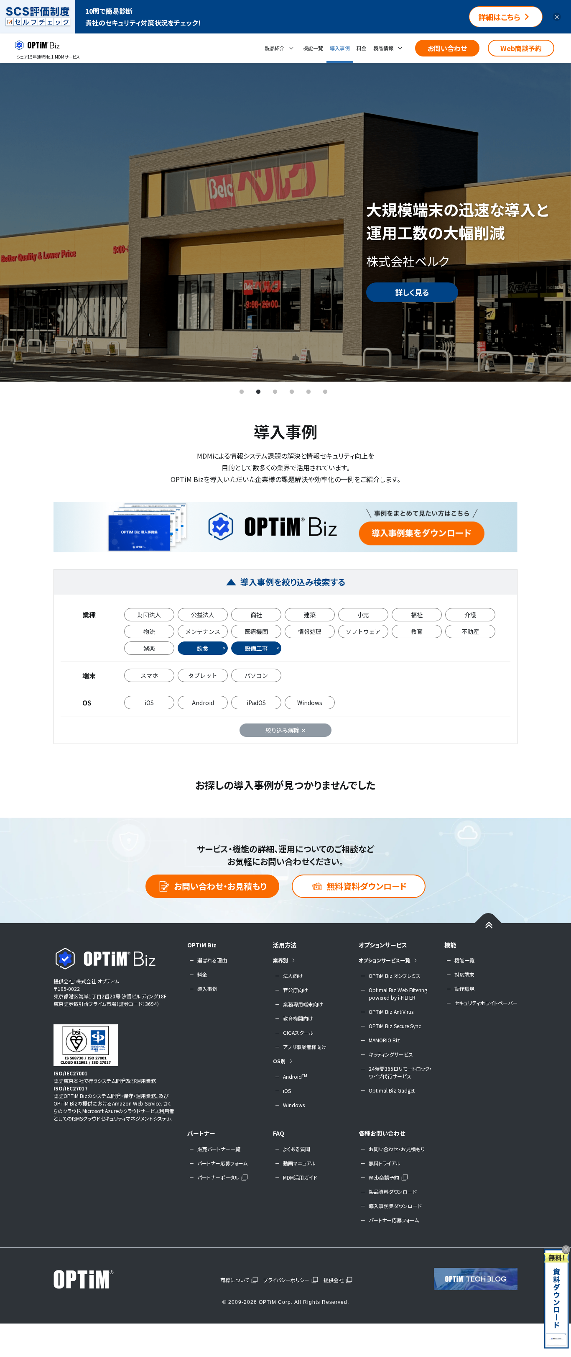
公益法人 (202, 615)
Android (203, 702)
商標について (234, 1279)
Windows (309, 702)
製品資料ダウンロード (393, 1191)
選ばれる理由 (212, 960)
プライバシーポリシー (286, 1279)
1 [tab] (241, 392)
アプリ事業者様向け (304, 1046)
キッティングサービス (391, 1054)
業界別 (280, 960)
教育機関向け (298, 1018)
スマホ (149, 675)
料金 (362, 47)
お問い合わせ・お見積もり (220, 886)
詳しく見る (412, 292)
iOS (149, 702)
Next (552, 222)
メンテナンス (202, 631)
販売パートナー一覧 (218, 1148)
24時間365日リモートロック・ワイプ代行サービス (400, 1072)
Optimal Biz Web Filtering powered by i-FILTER (398, 993)
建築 (310, 615)
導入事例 (340, 47)
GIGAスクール (298, 1032)
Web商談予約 (521, 48)
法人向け (293, 975)
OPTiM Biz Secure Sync (395, 1025)
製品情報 (383, 47)
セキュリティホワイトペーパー (485, 1002)
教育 (417, 631)
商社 (256, 615)
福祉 (417, 615)
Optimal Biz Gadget (392, 1090)
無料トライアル (384, 1163)
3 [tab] (275, 392)
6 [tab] (325, 392)
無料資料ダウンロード (366, 886)
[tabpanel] (285, 222)
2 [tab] (258, 392)
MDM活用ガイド (300, 1177)
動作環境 (464, 988)
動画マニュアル (299, 1163)
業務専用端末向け (303, 1004)
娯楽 (149, 648)
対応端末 (464, 974)
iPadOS (256, 702)
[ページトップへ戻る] (488, 924)
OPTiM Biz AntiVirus (391, 1011)
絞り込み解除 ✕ (285, 730)
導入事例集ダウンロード (395, 1205)
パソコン (256, 675)
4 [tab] (292, 392)
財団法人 (149, 615)
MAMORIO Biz (384, 1040)
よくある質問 (296, 1148)
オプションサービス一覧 (384, 960)
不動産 (470, 631)
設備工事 (256, 648)
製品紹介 (275, 47)
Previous (19, 222)
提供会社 (334, 1279)
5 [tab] (308, 392)
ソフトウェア (363, 631)
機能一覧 (313, 47)
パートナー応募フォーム (222, 1163)
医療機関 (256, 631)
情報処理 (309, 631)
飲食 (203, 648)
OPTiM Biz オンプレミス (395, 975)
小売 (363, 615)
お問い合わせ (447, 48)
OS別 (279, 1061)
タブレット (202, 675)
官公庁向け (295, 989)
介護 (470, 615)
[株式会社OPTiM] (95, 1279)
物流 (149, 631)
